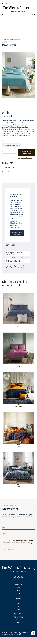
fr (29, 15)
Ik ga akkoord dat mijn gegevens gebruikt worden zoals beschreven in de (18, 542)
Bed (18, 590)
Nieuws (18, 620)
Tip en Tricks (18, 617)
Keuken (18, 599)
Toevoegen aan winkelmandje (27, 153)
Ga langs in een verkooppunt (17, 233)
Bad (18, 588)
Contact (18, 609)
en (32, 15)
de (35, 15)
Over (18, 606)
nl (27, 15)
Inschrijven (8, 549)
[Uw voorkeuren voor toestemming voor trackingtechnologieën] (33, 633)
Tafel (18, 596)
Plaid (18, 593)
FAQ (18, 622)
